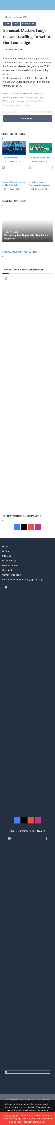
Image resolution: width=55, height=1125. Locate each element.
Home (8, 17)
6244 (15, 23)
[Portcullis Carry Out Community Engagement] (41, 172)
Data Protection (10, 565)
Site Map (6, 556)
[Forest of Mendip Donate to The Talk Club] (14, 172)
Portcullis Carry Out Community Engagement (40, 184)
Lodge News (28, 23)
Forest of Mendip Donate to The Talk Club (13, 184)
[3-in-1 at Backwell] (14, 148)
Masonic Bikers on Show (39, 157)
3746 (24, 17)
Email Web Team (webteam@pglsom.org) (22, 579)
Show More (26, 118)
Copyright (7, 570)
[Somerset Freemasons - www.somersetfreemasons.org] (27, 5)
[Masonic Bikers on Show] (41, 148)
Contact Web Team (11, 575)
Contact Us (7, 551)
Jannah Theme (11, 1115)
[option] (27, 225)
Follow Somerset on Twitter (19, 252)
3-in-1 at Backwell (10, 157)
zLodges (17, 17)
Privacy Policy (9, 560)
